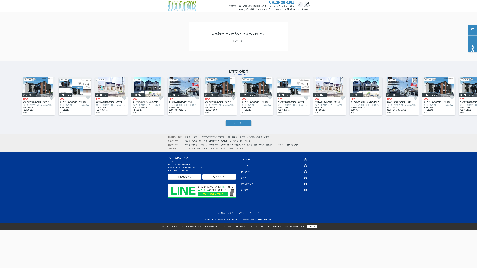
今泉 (221, 141)
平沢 (242, 141)
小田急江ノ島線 (239, 145)
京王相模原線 (267, 145)
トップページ (246, 160)
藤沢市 (242, 137)
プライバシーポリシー (238, 213)
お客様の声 (245, 172)
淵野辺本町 (213, 141)
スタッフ (244, 166)
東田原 (195, 141)
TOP (241, 9)
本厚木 (204, 149)
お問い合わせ (291, 9)
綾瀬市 (266, 137)
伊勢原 (230, 149)
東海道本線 (203, 145)
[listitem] (184, 96)
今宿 (206, 141)
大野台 (247, 141)
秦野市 (187, 137)
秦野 (198, 149)
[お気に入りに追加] (52, 98)
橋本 (241, 149)
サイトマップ (264, 9)
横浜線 (250, 145)
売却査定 (304, 9)
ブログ (243, 178)
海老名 (211, 149)
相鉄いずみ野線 (293, 145)
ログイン (300, 6)
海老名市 (258, 137)
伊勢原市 (250, 137)
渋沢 (201, 141)
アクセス (277, 9)
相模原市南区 (233, 137)
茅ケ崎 (187, 149)
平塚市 (194, 137)
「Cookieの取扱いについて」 (280, 226)
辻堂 (236, 149)
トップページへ (238, 41)
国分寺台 (228, 141)
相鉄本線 (257, 145)
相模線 (229, 145)
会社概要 (250, 9)
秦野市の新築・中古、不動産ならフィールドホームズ (235, 219)
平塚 (193, 149)
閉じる (312, 226)
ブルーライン (280, 145)
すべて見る (238, 123)
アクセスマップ (247, 184)
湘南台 (223, 149)
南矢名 (236, 141)
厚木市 (210, 137)
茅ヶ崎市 (202, 137)
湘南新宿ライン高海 (217, 145)
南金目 (188, 141)
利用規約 (223, 213)
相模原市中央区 (220, 137)
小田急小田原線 (191, 145)
